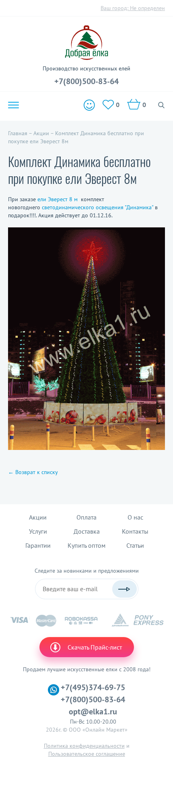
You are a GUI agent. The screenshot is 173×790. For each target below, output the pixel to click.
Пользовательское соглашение (86, 753)
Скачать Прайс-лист (95, 647)
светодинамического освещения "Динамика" (97, 207)
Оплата (86, 517)
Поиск (161, 105)
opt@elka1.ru (93, 711)
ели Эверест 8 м (57, 199)
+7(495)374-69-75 (93, 687)
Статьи (135, 545)
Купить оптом (86, 545)
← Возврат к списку (33, 472)
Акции (38, 517)
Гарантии (38, 545)
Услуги (38, 531)
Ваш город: (133, 8)
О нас (135, 517)
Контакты (135, 531)
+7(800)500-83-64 (86, 81)
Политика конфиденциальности (84, 745)
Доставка (87, 531)
